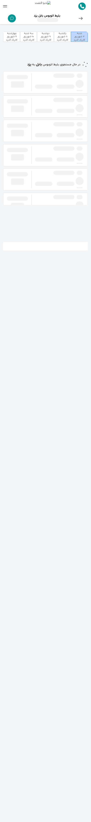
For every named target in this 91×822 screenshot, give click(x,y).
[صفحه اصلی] (43, 6)
